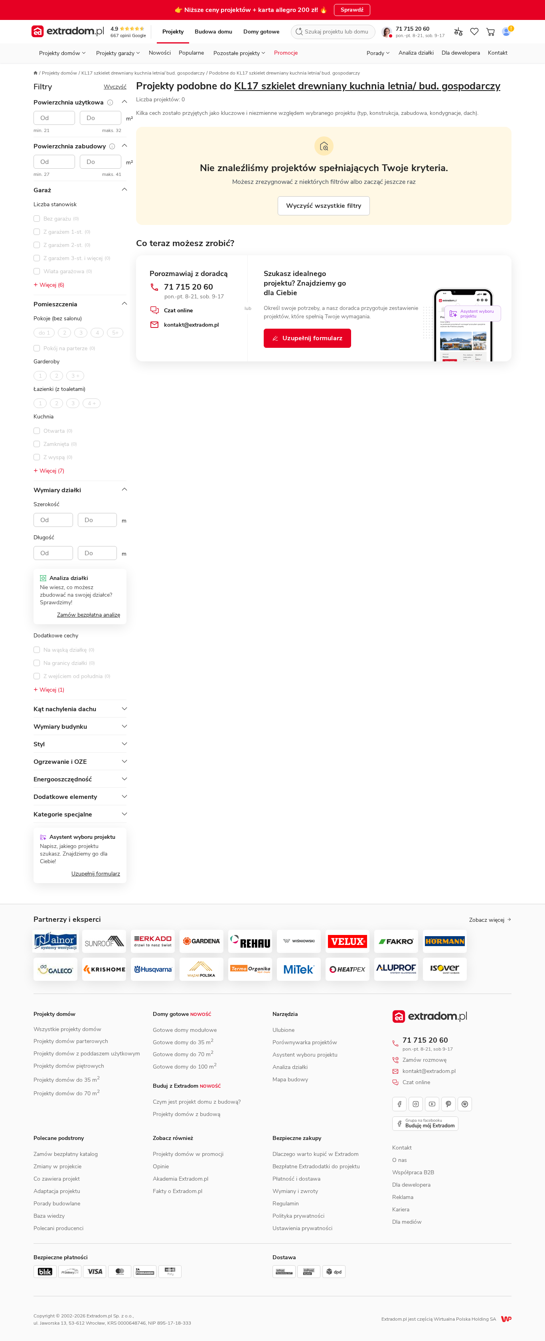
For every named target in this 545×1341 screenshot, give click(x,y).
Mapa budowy (290, 1079)
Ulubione (283, 1030)
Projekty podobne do (318, 86)
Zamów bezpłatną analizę (88, 615)
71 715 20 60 (412, 29)
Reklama (402, 1197)
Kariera (400, 1209)
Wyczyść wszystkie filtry (323, 205)
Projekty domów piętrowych (69, 1066)
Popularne (191, 53)
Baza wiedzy (49, 1216)
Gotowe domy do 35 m (183, 1042)
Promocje (286, 53)
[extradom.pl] (67, 32)
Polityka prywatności (298, 1216)
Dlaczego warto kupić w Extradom (315, 1154)
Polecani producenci (58, 1228)
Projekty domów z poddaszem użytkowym (87, 1053)
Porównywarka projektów (304, 1042)
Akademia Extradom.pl (180, 1179)
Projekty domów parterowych (71, 1041)
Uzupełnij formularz (95, 874)
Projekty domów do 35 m (67, 1080)
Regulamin (285, 1203)
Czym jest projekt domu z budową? (197, 1102)
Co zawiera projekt (57, 1179)
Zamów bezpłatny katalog (66, 1154)
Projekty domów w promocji (188, 1154)
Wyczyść (115, 87)
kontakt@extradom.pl (429, 1071)
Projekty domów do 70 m (67, 1093)
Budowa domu (213, 31)
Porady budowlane (57, 1203)
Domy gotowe (261, 31)
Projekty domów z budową (186, 1114)
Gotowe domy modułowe (185, 1030)
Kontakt (497, 53)
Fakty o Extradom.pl (177, 1191)
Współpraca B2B (413, 1172)
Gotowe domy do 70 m (183, 1054)
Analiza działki (416, 53)
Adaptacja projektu (57, 1191)
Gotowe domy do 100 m (185, 1067)
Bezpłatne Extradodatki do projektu (316, 1166)
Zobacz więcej (486, 920)
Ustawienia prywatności (302, 1228)
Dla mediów (407, 1222)
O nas (399, 1160)
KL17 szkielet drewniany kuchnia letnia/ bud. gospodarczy (143, 73)
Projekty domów (59, 73)
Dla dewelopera (461, 53)
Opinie (161, 1166)
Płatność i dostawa (296, 1179)
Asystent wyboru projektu (305, 1055)
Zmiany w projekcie (57, 1166)
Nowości (160, 53)
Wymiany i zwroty (295, 1191)
